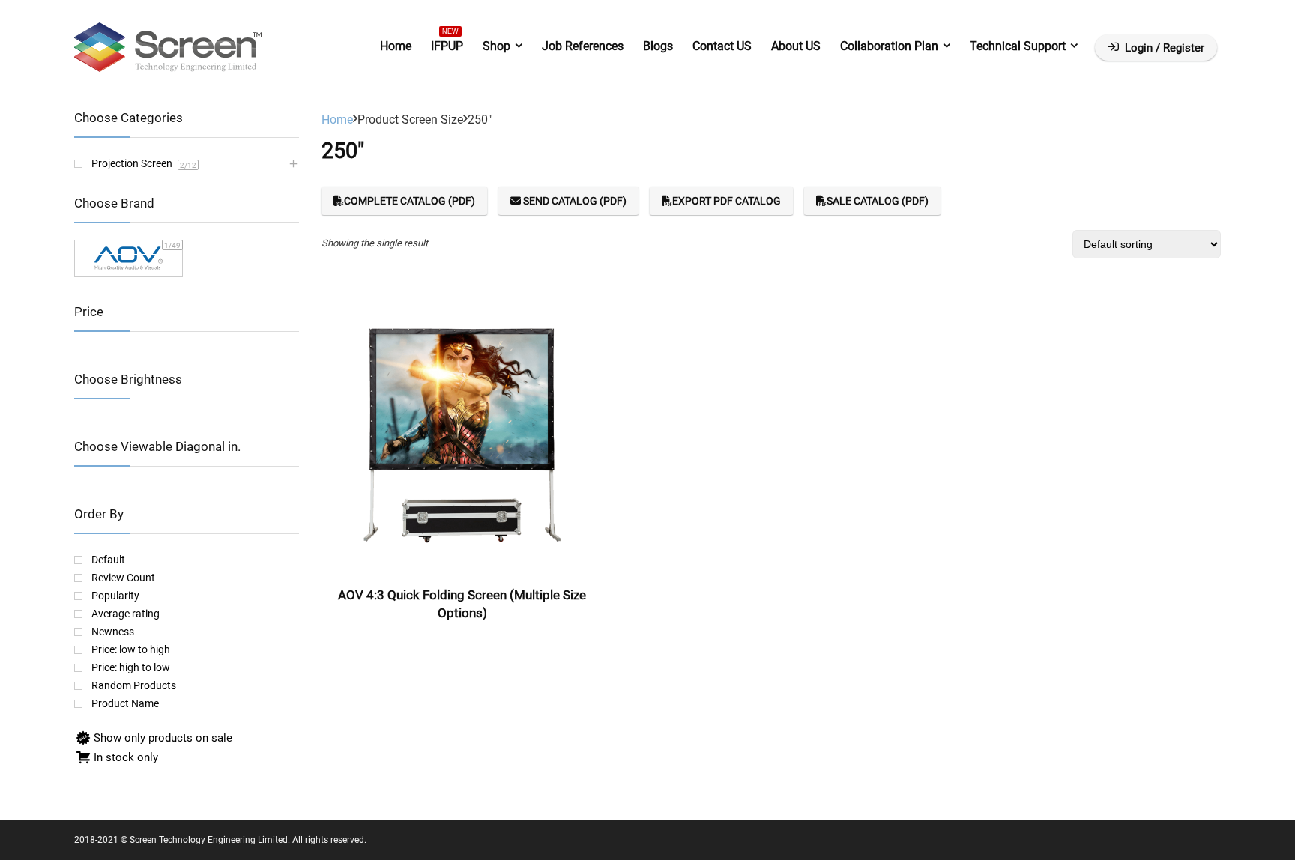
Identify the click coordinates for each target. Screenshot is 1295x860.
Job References (583, 46)
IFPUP (447, 43)
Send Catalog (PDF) (574, 201)
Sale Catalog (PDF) (878, 201)
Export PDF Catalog (726, 201)
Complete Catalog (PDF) (409, 201)
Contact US (722, 46)
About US (796, 46)
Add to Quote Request (462, 641)
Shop (496, 46)
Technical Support (1018, 46)
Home (395, 46)
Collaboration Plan (889, 46)
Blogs (658, 46)
